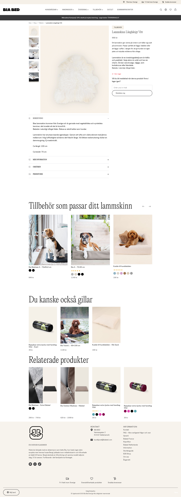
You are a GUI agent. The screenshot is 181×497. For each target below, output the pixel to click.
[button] (175, 9)
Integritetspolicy (90, 491)
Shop (35, 23)
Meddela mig (120, 93)
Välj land (12, 492)
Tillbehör (41, 23)
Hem (30, 23)
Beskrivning (38, 118)
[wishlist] (170, 9)
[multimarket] (165, 9)
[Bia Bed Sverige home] (11, 10)
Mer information (40, 160)
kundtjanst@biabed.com (103, 440)
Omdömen (37, 167)
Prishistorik (38, 174)
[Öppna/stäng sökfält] (160, 9)
